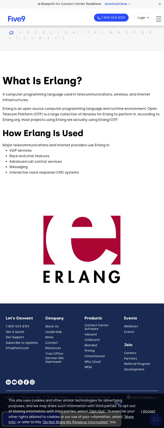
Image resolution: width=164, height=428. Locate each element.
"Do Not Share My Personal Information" (75, 422)
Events (129, 332)
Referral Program (137, 364)
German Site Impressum (54, 360)
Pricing (90, 351)
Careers (130, 353)
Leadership (53, 332)
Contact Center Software (97, 327)
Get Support (15, 337)
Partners (130, 358)
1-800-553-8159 (113, 17)
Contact (51, 343)
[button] (160, 4)
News (49, 337)
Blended (91, 345)
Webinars (131, 326)
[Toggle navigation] (160, 19)
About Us (52, 326)
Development (134, 369)
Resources (53, 348)
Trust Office (54, 353)
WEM (88, 367)
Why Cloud (93, 362)
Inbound (91, 334)
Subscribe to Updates (22, 343)
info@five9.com (17, 348)
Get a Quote (15, 332)
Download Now (116, 4)
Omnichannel (95, 356)
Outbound (92, 340)
